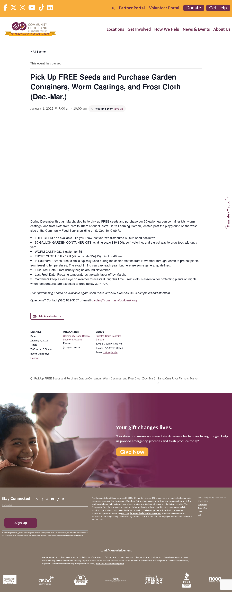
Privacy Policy (202, 505)
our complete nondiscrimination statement (141, 513)
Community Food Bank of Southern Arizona (76, 337)
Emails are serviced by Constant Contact (70, 535)
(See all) (118, 108)
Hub (199, 515)
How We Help (166, 29)
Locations (115, 29)
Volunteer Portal (164, 8)
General (34, 358)
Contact (200, 511)
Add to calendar (48, 316)
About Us (221, 29)
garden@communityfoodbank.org (114, 300)
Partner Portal (132, 8)
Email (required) (8, 505)
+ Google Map (110, 352)
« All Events (38, 51)
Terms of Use (202, 508)
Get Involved (139, 29)
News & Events (196, 29)
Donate (193, 8)
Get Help (218, 8)
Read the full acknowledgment (110, 564)
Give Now (132, 452)
